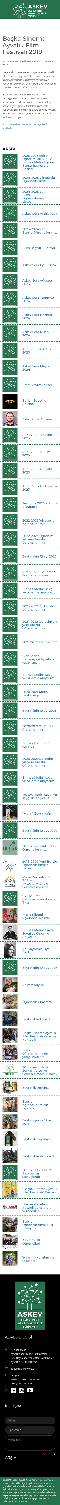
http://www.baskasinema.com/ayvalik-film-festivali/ (26, 126)
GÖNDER (48, 1454)
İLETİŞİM (13, 1406)
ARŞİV (10, 1458)
